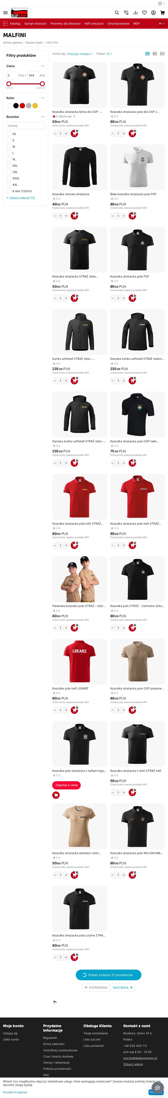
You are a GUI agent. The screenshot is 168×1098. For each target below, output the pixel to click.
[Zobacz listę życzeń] (144, 12)
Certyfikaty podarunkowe (60, 1050)
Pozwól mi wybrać (15, 1092)
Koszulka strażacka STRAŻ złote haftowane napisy (74, 276)
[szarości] (28, 105)
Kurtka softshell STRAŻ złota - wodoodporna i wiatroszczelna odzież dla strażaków (77, 359)
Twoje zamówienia (95, 1033)
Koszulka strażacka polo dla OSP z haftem (133, 112)
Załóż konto (11, 1039)
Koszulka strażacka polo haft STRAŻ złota (76, 523)
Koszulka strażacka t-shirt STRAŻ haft (135, 770)
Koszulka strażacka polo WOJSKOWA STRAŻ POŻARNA (135, 853)
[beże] (35, 105)
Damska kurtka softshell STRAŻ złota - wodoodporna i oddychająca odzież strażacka (78, 441)
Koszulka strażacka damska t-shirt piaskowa (75, 853)
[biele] (9, 105)
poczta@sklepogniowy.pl (140, 1058)
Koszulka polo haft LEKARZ (70, 688)
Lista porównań (93, 1045)
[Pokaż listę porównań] (135, 12)
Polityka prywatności (57, 1068)
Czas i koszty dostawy (58, 1056)
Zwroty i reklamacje (56, 1062)
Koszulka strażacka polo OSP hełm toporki (133, 441)
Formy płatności (53, 1044)
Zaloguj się (10, 1033)
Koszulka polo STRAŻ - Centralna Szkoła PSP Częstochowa (137, 606)
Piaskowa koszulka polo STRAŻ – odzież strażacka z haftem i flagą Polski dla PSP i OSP (79, 606)
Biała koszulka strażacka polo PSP (133, 194)
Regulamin (50, 1037)
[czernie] (16, 105)
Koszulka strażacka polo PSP (129, 276)
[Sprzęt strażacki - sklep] (19, 12)
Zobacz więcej (133, 1064)
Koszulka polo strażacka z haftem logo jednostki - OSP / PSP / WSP (78, 771)
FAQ (46, 1075)
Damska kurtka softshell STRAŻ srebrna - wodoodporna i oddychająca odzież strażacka (136, 359)
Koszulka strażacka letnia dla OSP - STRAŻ (76, 112)
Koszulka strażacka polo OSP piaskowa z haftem (136, 688)
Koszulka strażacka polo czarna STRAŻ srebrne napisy (78, 935)
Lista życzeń (91, 1039)
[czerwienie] (22, 105)
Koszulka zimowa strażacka (70, 194)
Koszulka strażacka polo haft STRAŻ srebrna (134, 523)
